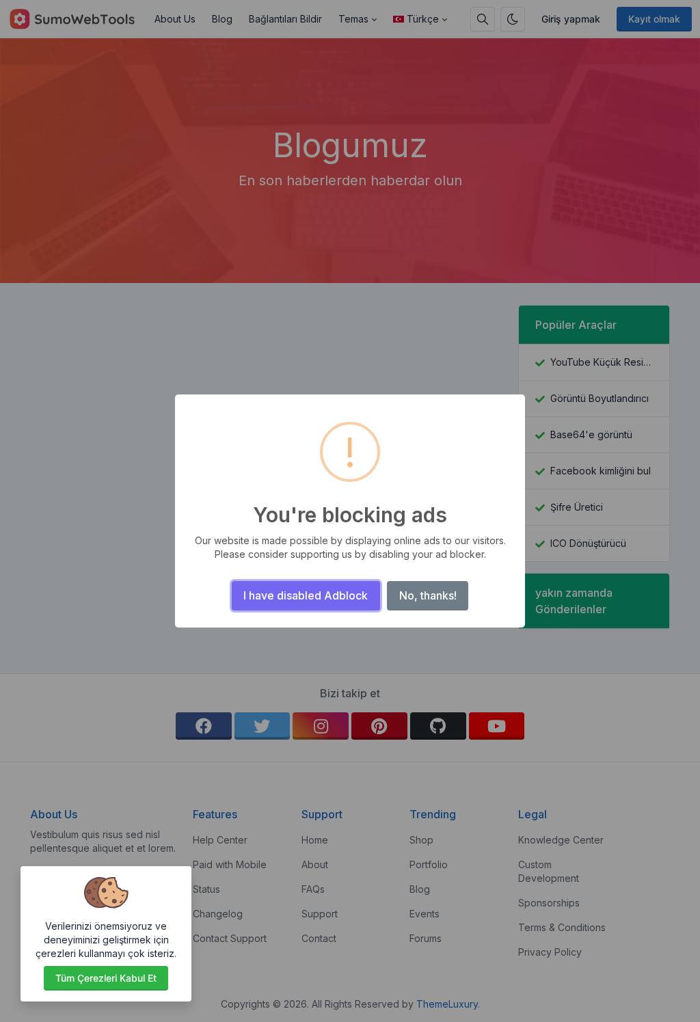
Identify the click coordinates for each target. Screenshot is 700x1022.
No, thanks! (428, 595)
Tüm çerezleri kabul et (106, 978)
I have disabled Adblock (305, 595)
